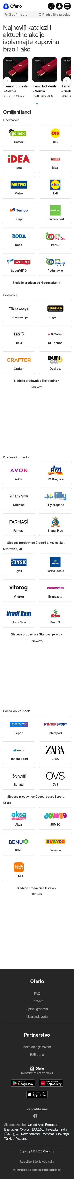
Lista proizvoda (36, 1017)
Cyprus (25, 1129)
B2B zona (37, 1055)
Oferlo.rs (48, 1151)
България (11, 1129)
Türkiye (9, 1139)
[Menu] (67, 6)
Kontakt (37, 1001)
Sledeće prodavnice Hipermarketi (35, 282)
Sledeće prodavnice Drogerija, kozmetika (35, 542)
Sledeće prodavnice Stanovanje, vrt (35, 634)
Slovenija (62, 1134)
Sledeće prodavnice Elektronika (35, 380)
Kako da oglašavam (37, 1047)
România (48, 1134)
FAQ (37, 993)
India (63, 1129)
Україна (21, 1139)
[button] (59, 6)
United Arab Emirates (42, 1125)
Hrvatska (52, 1129)
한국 (16, 1134)
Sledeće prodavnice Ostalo (35, 888)
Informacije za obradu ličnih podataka (36, 1169)
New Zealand (30, 1134)
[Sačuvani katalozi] (51, 6)
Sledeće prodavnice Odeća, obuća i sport (35, 796)
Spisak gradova (37, 1009)
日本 (7, 1134)
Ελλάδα (38, 1129)
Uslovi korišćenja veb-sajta (37, 1161)
